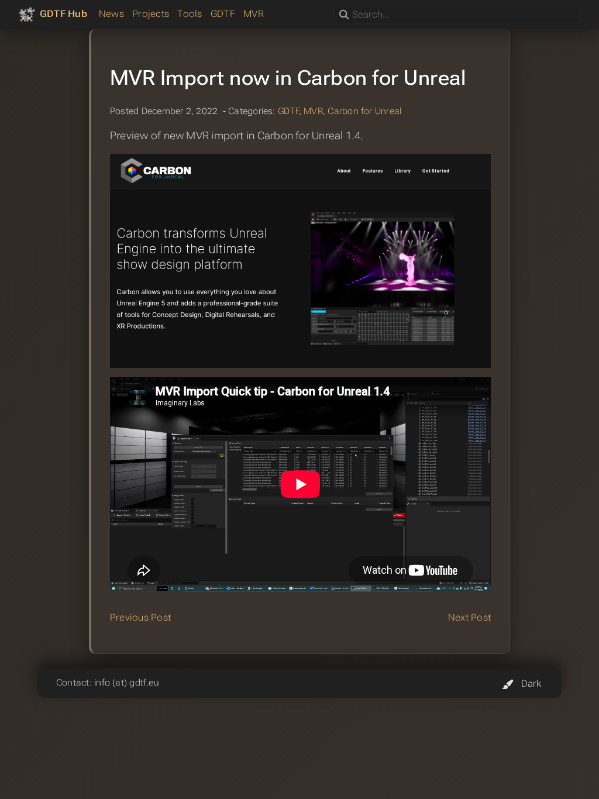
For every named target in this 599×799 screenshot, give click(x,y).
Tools (189, 13)
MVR (253, 13)
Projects (150, 13)
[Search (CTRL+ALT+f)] (344, 15)
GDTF (223, 13)
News (111, 13)
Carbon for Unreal (364, 111)
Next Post (469, 617)
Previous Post (140, 617)
